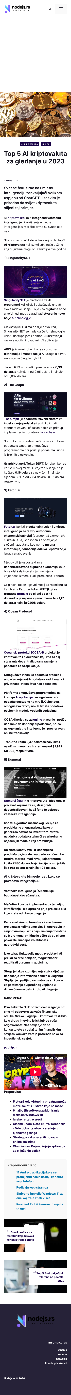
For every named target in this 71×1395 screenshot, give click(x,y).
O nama (62, 1349)
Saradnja (61, 1358)
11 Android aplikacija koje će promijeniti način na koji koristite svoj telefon (39, 1177)
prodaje (22, 593)
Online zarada (29, 144)
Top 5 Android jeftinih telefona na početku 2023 (50, 1277)
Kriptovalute (16, 218)
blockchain (47, 432)
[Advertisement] (35, 55)
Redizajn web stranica (32, 1187)
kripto (46, 144)
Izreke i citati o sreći (27, 1119)
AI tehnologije (21, 318)
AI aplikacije (24, 697)
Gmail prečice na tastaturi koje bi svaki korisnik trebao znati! (20, 1236)
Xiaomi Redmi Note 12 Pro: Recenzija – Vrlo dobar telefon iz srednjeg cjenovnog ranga (39, 1128)
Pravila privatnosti (56, 1363)
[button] (50, 9)
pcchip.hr (11, 1047)
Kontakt (62, 1354)
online (37, 719)
